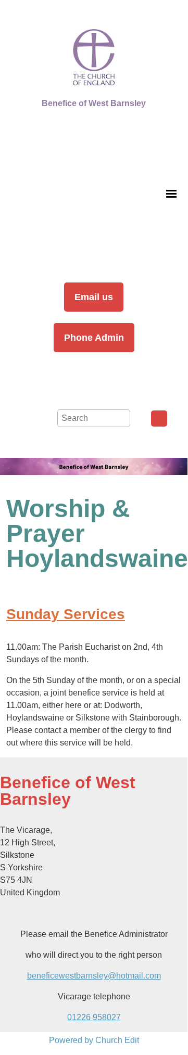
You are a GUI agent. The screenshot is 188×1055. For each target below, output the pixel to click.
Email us (93, 297)
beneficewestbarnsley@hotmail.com (94, 975)
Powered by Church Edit (94, 1040)
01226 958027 (94, 1017)
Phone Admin (94, 337)
